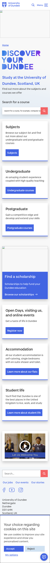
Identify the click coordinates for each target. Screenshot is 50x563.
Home (5, 45)
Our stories (37, 482)
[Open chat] (44, 557)
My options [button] (11, 555)
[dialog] (25, 539)
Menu (40, 5)
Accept (10, 548)
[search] (44, 110)
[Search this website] (34, 5)
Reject (31, 548)
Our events (22, 482)
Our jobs (8, 482)
